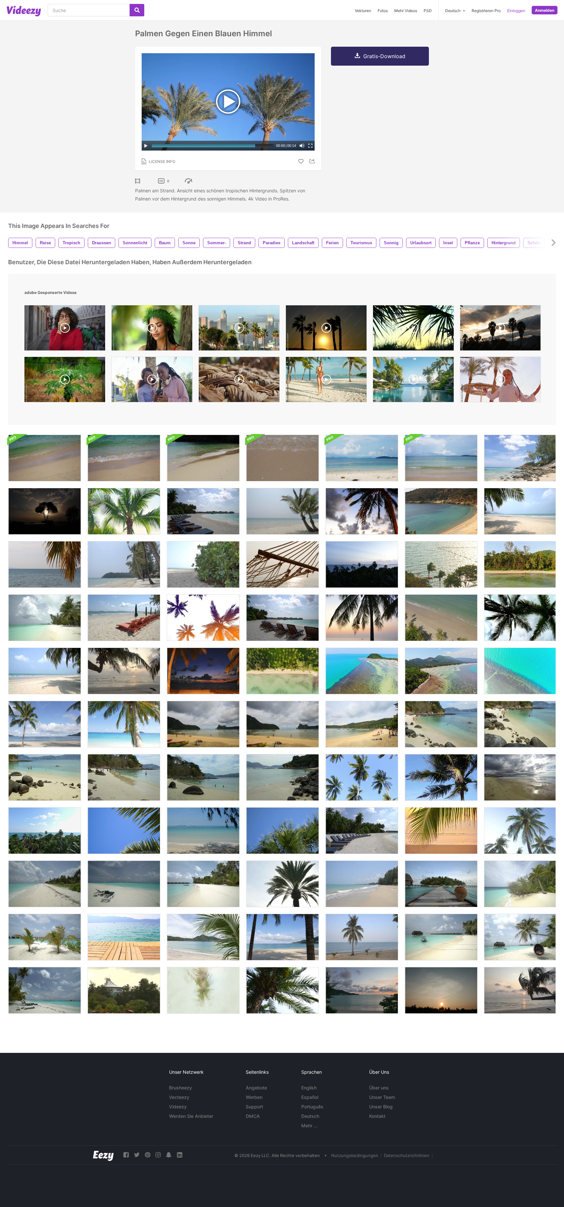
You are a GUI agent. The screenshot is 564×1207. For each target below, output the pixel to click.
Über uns (379, 1087)
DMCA (253, 1116)
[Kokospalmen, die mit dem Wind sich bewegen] (361, 777)
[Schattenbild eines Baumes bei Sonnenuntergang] (44, 511)
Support (254, 1106)
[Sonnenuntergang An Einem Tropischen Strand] (123, 671)
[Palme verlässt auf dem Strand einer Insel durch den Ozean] (44, 564)
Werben (254, 1097)
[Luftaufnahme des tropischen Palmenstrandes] (282, 671)
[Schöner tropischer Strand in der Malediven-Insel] (441, 937)
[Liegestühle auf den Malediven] (361, 830)
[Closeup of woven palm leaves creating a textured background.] (239, 381)
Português (312, 1106)
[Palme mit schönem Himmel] (361, 511)
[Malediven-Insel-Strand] (44, 617)
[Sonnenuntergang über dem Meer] (361, 564)
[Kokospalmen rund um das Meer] (441, 564)
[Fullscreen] (310, 145)
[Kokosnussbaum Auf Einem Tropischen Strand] (44, 724)
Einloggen (516, 10)
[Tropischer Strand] (123, 724)
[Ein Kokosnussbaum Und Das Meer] (361, 937)
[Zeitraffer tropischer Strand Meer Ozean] (44, 830)
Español (309, 1097)
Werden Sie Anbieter (191, 1116)
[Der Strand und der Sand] (520, 777)
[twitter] (137, 1155)
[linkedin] (179, 1155)
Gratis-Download (384, 56)
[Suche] (137, 10)
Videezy (178, 1106)
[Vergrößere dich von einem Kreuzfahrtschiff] (123, 990)
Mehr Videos (405, 10)
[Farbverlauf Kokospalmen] (203, 617)
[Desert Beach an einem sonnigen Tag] (203, 830)
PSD (428, 10)
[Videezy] (24, 11)
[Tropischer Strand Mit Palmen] (123, 564)
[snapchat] (169, 1155)
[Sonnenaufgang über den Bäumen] (441, 990)
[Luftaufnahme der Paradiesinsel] (361, 671)
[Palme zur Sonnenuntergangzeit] (520, 990)
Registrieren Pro (486, 10)
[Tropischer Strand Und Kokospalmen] (282, 937)
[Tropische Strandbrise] (520, 511)
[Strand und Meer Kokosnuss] (441, 617)
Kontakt (377, 1116)
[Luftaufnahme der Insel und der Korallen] (441, 671)
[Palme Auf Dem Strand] (520, 458)
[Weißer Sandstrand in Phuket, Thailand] (203, 724)
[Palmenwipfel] (282, 990)
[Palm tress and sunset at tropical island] (413, 329)
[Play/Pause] (146, 145)
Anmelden (544, 10)
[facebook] (126, 1155)
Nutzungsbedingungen (354, 1155)
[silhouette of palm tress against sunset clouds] (500, 329)
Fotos (383, 10)
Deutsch (310, 1116)
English (309, 1087)
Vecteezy (179, 1097)
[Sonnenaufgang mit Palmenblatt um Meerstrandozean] (441, 830)
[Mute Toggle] (302, 145)
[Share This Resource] (313, 161)
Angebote (256, 1087)
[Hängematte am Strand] (282, 564)
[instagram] (158, 1155)
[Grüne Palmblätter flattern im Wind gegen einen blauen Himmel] (123, 830)
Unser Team (382, 1097)
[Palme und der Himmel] (520, 830)
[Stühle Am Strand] (123, 617)
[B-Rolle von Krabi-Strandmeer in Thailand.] (123, 458)
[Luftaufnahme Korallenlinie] (520, 671)
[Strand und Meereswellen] (441, 511)
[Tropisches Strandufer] (361, 884)
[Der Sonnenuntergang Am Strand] (361, 990)
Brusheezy (180, 1087)
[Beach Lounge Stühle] (282, 617)
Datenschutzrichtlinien (407, 1155)
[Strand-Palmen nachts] (203, 671)
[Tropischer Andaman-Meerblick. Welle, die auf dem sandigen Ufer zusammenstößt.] (203, 458)
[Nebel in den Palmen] (203, 990)
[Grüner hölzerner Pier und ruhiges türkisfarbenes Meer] (123, 937)
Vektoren (363, 10)
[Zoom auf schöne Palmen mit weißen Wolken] (520, 617)
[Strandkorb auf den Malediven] (203, 511)
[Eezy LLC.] (103, 1155)
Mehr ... (309, 1125)
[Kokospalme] (441, 777)
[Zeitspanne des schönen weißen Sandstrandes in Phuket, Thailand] (441, 724)
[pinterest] (147, 1155)
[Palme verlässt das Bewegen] (123, 511)
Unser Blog (381, 1106)
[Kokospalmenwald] (520, 564)
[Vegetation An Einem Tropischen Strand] (203, 564)
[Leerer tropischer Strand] (44, 671)
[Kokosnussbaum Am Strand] (361, 617)
